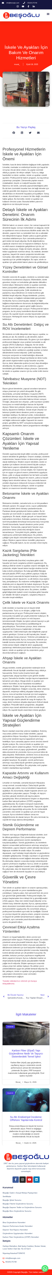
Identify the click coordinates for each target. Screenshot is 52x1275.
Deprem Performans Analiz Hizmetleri (18, 1226)
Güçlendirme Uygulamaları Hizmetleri (17, 1233)
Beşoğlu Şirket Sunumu (12, 1200)
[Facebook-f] (15, 1179)
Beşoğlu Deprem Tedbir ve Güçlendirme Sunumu (22, 1207)
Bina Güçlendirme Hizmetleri (14, 1222)
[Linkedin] (36, 1179)
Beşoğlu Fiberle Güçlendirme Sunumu (18, 1204)
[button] (48, 14)
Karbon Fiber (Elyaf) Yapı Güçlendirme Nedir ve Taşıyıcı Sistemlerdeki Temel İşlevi (26, 1053)
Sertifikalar (7, 1196)
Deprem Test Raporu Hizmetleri (15, 1230)
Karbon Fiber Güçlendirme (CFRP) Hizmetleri (21, 1237)
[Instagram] (22, 1179)
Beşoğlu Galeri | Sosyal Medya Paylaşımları (20, 1193)
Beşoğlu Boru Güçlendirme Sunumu (17, 1211)
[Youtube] (29, 1179)
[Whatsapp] (45, 1268)
